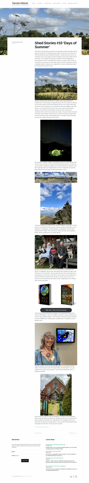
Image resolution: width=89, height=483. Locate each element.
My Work (40, 3)
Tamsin (13, 43)
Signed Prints (47, 3)
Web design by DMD (26, 476)
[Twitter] (71, 477)
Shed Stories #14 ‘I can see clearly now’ (54, 457)
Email (15, 455)
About (33, 3)
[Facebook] (73, 477)
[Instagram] (76, 477)
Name (13, 451)
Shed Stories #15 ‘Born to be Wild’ (53, 451)
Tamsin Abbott (20, 3)
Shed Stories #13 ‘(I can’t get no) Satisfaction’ (56, 466)
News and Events (45, 426)
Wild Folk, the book (72, 3)
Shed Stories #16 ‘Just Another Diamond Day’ (56, 444)
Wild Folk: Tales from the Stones (56, 310)
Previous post (72, 433)
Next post (39, 433)
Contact (64, 3)
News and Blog (56, 3)
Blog (39, 426)
